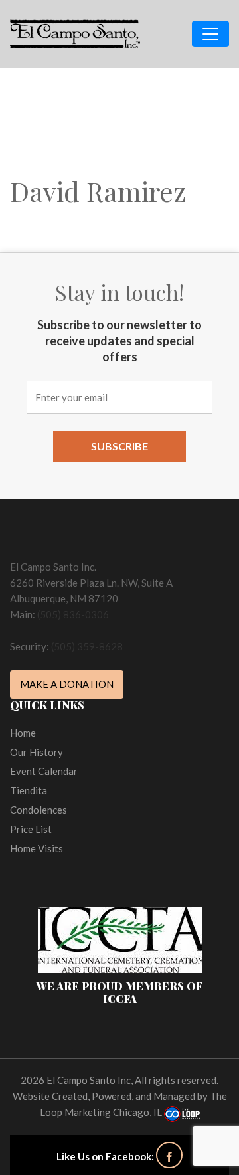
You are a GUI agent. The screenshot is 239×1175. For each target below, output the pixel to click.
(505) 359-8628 (87, 646)
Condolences (38, 810)
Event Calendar (44, 771)
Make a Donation (67, 684)
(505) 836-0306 (73, 614)
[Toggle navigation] (210, 34)
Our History (36, 752)
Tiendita (28, 790)
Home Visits (36, 848)
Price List (31, 829)
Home (23, 733)
